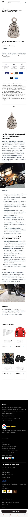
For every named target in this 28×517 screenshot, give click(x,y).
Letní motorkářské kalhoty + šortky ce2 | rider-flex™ (8, 368)
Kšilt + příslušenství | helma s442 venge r (8, 341)
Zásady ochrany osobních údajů (9, 446)
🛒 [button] (10, 346)
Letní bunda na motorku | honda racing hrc (20, 341)
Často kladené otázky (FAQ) (8, 467)
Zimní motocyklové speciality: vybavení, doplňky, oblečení (14, 99)
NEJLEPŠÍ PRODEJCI (15, 91)
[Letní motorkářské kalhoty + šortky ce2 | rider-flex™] (8, 358)
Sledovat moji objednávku (8, 416)
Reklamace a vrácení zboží (8, 448)
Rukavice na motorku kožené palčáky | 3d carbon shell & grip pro (20, 369)
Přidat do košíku (15, 511)
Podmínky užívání (6, 472)
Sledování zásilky (6, 470)
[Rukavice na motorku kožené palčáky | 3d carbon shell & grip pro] (20, 358)
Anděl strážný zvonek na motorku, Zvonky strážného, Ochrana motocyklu (12, 85)
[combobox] (12, 3)
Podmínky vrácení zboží (7, 474)
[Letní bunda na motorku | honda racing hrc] (20, 332)
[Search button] (19, 3)
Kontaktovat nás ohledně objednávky (11, 418)
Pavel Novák (11, 45)
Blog (3, 442)
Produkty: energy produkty (9, 97)
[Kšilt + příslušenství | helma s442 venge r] (8, 332)
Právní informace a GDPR (8, 453)
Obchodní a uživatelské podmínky (10, 450)
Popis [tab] (14, 106)
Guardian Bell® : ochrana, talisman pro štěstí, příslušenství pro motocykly (13, 90)
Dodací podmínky (6, 444)
